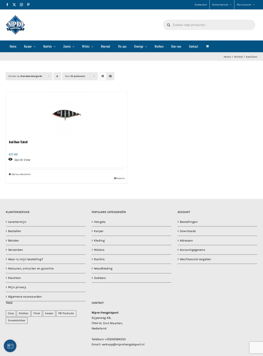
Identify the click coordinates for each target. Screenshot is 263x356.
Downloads (188, 231)
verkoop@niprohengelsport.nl (123, 344)
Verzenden (15, 250)
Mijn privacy (17, 287)
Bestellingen (189, 222)
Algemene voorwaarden (25, 296)
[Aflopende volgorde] (57, 76)
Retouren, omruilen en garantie (31, 268)
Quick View (22, 160)
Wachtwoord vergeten (195, 259)
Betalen (13, 240)
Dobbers (100, 278)
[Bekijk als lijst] (110, 76)
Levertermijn (17, 222)
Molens (99, 250)
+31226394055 (115, 339)
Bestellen (14, 231)
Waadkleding (103, 268)
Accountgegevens (192, 250)
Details (121, 178)
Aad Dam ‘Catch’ (18, 142)
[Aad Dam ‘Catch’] (66, 114)
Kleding (99, 240)
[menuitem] (13, 46)
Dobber (23, 313)
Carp (11, 313)
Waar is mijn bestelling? (25, 259)
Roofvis (99, 259)
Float (37, 313)
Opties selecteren (21, 174)
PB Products (66, 313)
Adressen (186, 240)
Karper (98, 231)
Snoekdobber (16, 320)
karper (49, 313)
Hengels (100, 222)
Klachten (14, 278)
